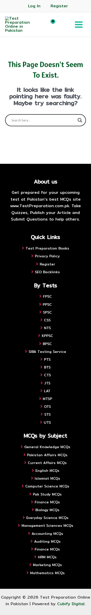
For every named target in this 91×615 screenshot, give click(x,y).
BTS (47, 367)
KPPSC (47, 336)
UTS (47, 422)
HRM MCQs (47, 557)
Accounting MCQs (47, 533)
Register (59, 6)
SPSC (47, 312)
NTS (47, 328)
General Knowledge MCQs (47, 447)
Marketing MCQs (47, 565)
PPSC (47, 304)
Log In (34, 6)
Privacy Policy (47, 256)
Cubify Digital (70, 604)
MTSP (47, 399)
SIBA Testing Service (47, 351)
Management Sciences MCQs (47, 525)
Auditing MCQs (47, 541)
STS (47, 414)
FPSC (47, 296)
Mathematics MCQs (47, 573)
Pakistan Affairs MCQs (47, 455)
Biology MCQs (47, 510)
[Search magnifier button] (79, 120)
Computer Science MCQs (47, 486)
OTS (47, 406)
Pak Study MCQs (47, 494)
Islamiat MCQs (47, 478)
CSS (47, 320)
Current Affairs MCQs (47, 463)
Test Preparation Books (47, 248)
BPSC (47, 344)
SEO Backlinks (47, 272)
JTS (47, 383)
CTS (47, 375)
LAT (47, 391)
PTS (47, 359)
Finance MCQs (47, 502)
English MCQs (47, 470)
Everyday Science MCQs (47, 517)
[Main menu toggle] (79, 24)
